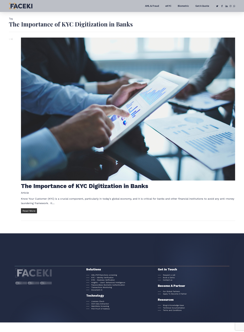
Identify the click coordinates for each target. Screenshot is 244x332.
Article (25, 192)
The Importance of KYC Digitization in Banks (84, 186)
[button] (101, 275)
